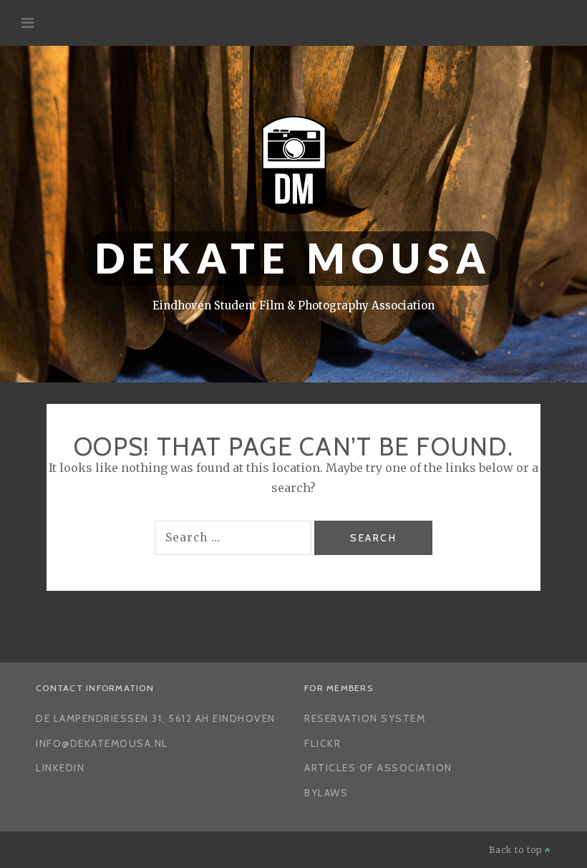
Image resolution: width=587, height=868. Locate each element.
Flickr (322, 743)
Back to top (517, 849)
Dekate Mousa (294, 258)
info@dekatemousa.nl (102, 743)
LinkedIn (60, 767)
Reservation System (364, 718)
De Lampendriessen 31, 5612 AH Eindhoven (156, 718)
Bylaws (326, 792)
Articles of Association (378, 767)
